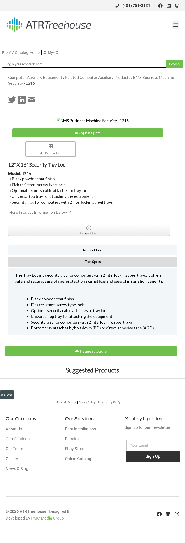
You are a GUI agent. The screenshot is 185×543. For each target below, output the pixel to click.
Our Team (14, 448)
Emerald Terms (66, 402)
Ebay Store (74, 448)
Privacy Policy (87, 402)
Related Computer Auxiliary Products (97, 77)
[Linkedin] (168, 5)
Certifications (18, 438)
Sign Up (153, 456)
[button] (175, 25)
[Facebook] (160, 5)
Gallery (12, 458)
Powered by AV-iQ (109, 402)
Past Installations (80, 429)
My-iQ (52, 52)
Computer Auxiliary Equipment (35, 77)
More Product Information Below (38, 212)
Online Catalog (78, 458)
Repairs (72, 438)
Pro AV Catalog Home (21, 52)
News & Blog (17, 468)
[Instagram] (177, 5)
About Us (14, 429)
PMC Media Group (47, 518)
